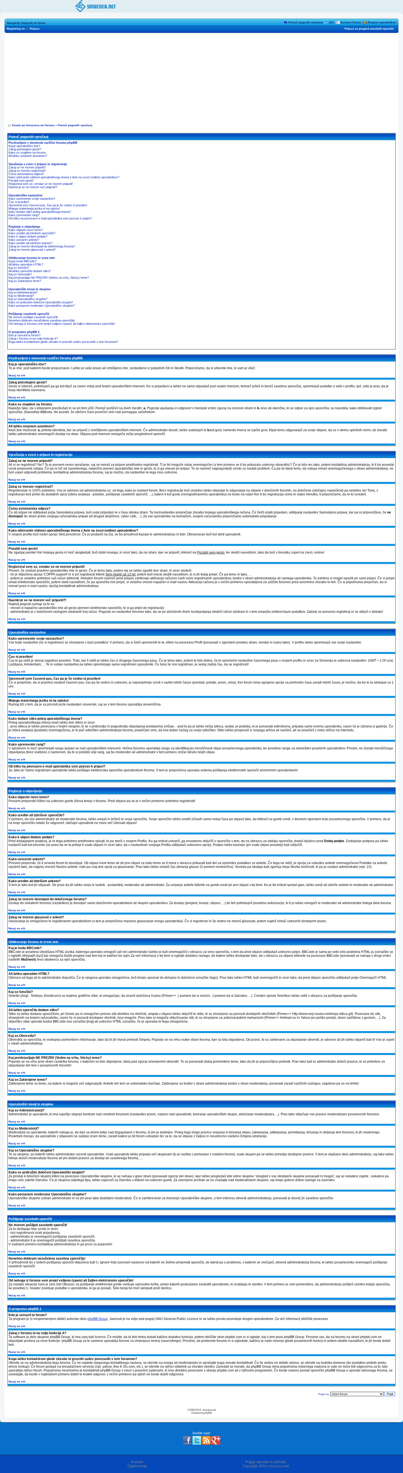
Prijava (34, 28)
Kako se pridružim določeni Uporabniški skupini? (40, 302)
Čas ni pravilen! (18, 202)
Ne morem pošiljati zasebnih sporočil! (33, 317)
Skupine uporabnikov (382, 22)
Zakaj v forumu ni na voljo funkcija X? (33, 338)
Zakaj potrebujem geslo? (24, 149)
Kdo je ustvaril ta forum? (24, 335)
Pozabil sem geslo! (20, 180)
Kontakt (137, 1462)
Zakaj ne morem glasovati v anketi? (32, 249)
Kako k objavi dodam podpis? (27, 236)
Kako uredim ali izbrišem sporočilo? (31, 233)
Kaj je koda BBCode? (22, 261)
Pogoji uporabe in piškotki (265, 1462)
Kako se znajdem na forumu (27, 152)
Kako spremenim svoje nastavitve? (31, 198)
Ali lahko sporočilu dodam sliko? (29, 271)
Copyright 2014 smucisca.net (266, 1466)
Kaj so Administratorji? (23, 292)
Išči (331, 22)
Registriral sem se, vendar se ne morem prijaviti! (40, 183)
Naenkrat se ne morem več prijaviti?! (32, 187)
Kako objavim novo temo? (25, 230)
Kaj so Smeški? (18, 267)
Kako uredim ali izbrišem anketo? (30, 243)
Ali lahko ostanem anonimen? (27, 155)
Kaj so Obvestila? (20, 274)
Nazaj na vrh (16, 375)
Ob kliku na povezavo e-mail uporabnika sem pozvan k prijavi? (50, 218)
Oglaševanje (137, 1466)
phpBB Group (97, 1319)
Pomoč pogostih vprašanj (305, 22)
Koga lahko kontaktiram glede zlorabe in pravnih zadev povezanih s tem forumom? (63, 341)
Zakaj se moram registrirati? (27, 170)
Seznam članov (351, 22)
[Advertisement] (201, 77)
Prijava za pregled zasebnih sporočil (369, 28)
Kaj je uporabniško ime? (24, 146)
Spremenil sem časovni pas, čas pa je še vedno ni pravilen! (47, 205)
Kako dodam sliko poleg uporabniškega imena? (39, 211)
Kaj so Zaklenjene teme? (24, 281)
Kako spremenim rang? (23, 215)
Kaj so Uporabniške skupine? (27, 299)
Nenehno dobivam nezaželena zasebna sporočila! (41, 320)
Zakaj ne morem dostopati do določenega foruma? (41, 246)
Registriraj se (16, 28)
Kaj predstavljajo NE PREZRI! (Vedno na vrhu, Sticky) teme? (48, 277)
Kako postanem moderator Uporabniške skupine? (41, 305)
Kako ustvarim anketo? (23, 239)
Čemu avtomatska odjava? (26, 174)
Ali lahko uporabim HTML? (25, 264)
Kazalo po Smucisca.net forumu (33, 125)
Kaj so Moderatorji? (21, 295)
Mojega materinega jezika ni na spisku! (34, 208)
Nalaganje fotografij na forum (26, 22)
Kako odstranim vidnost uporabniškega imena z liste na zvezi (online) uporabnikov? (63, 177)
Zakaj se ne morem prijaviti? (27, 167)
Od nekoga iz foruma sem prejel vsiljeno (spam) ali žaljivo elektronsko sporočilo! (61, 323)
